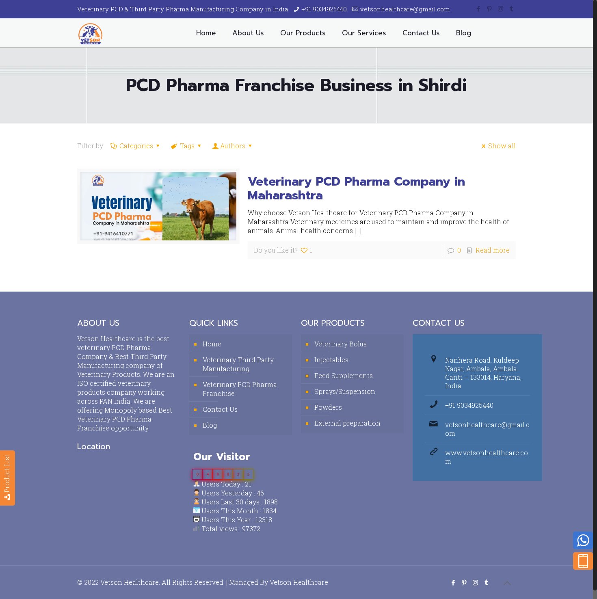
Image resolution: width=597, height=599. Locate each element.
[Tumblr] (511, 8)
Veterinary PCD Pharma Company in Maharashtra (356, 188)
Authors (232, 145)
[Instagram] (500, 8)
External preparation (347, 423)
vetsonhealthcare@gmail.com (405, 9)
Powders (328, 407)
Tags (187, 145)
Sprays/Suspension (344, 391)
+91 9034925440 (324, 9)
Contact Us (220, 409)
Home (212, 344)
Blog (210, 425)
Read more (493, 250)
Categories (136, 145)
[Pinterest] (489, 8)
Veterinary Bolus (340, 344)
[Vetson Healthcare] (90, 33)
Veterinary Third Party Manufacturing (238, 364)
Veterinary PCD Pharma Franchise (240, 389)
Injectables (331, 359)
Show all (502, 145)
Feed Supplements (343, 375)
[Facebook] (478, 8)
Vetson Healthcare (299, 582)
